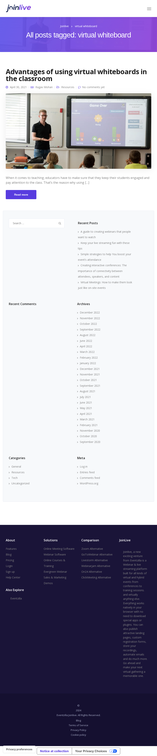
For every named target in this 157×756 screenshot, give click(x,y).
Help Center (13, 577)
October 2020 (88, 436)
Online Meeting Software (59, 549)
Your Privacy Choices (91, 751)
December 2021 (90, 369)
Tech (14, 478)
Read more (21, 194)
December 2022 (90, 312)
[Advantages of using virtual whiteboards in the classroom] (78, 132)
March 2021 (87, 419)
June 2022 (86, 341)
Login (9, 566)
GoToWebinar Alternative (97, 554)
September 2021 (90, 385)
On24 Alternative (91, 571)
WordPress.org (89, 483)
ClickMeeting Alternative (96, 577)
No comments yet (93, 87)
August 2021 (87, 391)
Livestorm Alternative (94, 560)
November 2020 (90, 430)
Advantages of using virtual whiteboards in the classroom (76, 75)
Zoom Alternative (92, 549)
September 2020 (90, 442)
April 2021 (86, 414)
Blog (8, 554)
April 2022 (86, 346)
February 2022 (89, 357)
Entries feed (87, 472)
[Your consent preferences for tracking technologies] (19, 749)
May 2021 (86, 408)
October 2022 (88, 324)
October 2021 (88, 380)
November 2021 (90, 374)
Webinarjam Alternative (95, 566)
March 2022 (87, 352)
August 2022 (87, 335)
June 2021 (86, 402)
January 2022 (88, 363)
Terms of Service (78, 725)
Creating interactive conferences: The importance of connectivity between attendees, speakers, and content (102, 270)
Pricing (10, 560)
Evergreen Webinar (55, 571)
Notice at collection (54, 751)
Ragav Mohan (44, 87)
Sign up (10, 571)
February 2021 (89, 425)
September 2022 (90, 329)
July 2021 (85, 397)
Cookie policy (78, 735)
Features (11, 549)
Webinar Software (55, 554)
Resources (67, 87)
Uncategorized (20, 483)
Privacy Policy (78, 730)
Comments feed (90, 478)
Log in (83, 466)
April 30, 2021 (18, 87)
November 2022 (90, 318)
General (16, 466)
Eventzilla (16, 598)
